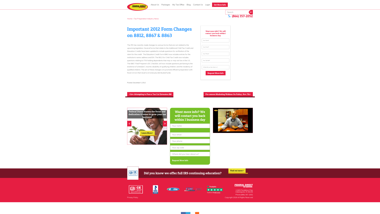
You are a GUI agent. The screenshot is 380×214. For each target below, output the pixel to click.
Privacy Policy (132, 197)
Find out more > (237, 170)
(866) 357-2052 (247, 195)
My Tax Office (178, 4)
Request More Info (216, 73)
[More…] (196, 213)
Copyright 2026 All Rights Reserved (239, 197)
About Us (155, 4)
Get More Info (220, 5)
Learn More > (147, 133)
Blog (189, 4)
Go (251, 12)
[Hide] (198, 213)
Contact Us (198, 4)
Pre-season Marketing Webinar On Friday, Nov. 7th (228, 94)
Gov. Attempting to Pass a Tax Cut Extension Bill (150, 94)
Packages (165, 4)
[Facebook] (183, 213)
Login (207, 4)
